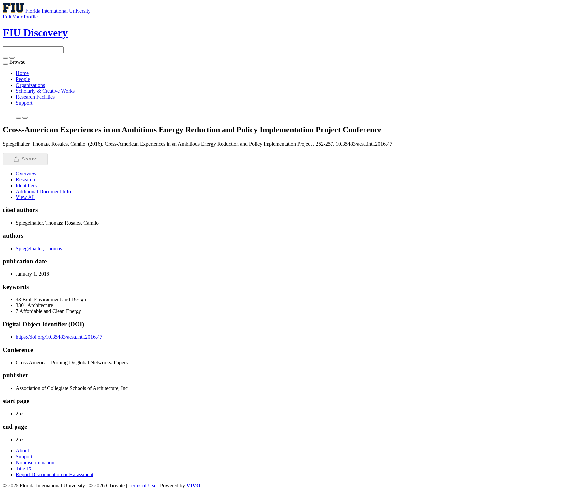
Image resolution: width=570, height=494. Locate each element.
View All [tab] (25, 197)
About (22, 450)
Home (22, 73)
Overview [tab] (26, 173)
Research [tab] (25, 179)
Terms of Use (143, 485)
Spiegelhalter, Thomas (39, 248)
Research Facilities (35, 97)
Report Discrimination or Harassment (54, 474)
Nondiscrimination (35, 462)
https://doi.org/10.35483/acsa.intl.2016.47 (59, 337)
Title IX (24, 468)
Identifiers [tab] (26, 185)
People (23, 79)
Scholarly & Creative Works (45, 91)
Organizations (30, 85)
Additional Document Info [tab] (43, 191)
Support (24, 103)
